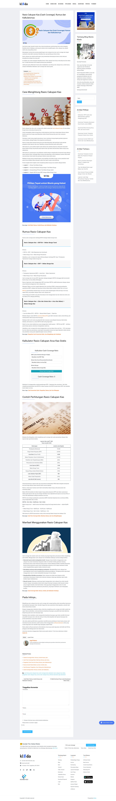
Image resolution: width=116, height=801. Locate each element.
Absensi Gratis (86, 772)
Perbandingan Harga (75, 760)
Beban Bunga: (35, 365)
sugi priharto (33, 640)
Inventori (73, 774)
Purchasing (73, 764)
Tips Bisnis (68, 4)
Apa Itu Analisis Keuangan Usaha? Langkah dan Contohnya (85, 162)
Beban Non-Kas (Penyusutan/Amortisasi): (41, 360)
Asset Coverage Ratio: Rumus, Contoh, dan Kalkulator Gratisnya (43, 590)
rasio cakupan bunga (57, 128)
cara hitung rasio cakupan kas (31, 673)
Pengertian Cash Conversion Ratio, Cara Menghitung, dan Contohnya (44, 334)
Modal (74, 4)
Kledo (95, 798)
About (24, 637)
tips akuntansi (62, 674)
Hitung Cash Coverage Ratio (46, 371)
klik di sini (55, 748)
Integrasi (73, 779)
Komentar (25, 689)
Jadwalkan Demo (62, 774)
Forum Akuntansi (87, 767)
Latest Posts (30, 637)
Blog (59, 762)
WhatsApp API (86, 769)
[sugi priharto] (26, 646)
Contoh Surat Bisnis (87, 764)
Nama (24, 708)
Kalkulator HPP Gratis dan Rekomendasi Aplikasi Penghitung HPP (85, 116)
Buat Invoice (86, 762)
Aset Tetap (73, 772)
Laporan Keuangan (75, 769)
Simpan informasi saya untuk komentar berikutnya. (36, 720)
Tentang (60, 760)
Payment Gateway (75, 786)
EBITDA (24, 290)
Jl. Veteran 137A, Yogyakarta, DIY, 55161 (30, 765)
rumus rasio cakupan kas (43, 674)
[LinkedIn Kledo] (34, 770)
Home (47, 4)
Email (24, 714)
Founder (93, 4)
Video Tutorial (61, 769)
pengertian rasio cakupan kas (29, 674)
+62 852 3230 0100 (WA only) (28, 760)
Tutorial (59, 767)
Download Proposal (62, 779)
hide (30, 71)
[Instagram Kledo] (23, 770)
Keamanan (60, 772)
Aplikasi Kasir (74, 781)
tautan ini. (24, 633)
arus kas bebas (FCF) (43, 315)
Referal (72, 777)
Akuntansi (81, 4)
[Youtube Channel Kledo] (30, 770)
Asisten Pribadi (74, 784)
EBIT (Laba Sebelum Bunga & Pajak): (40, 354)
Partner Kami (61, 777)
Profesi (87, 4)
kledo (64, 673)
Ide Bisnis (60, 4)
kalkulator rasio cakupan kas (55, 673)
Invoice (72, 762)
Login (59, 781)
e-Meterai (73, 789)
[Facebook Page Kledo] (20, 770)
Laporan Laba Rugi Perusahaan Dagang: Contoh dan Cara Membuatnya (85, 178)
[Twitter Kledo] (27, 770)
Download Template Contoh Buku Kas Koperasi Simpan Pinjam (85, 155)
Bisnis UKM (53, 4)
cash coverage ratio (43, 673)
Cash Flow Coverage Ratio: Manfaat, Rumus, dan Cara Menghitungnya (45, 516)
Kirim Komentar (27, 731)
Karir (59, 764)
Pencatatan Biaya (74, 767)
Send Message (91, 745)
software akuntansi (58, 622)
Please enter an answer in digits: (30, 722)
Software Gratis (86, 760)
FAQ (59, 784)
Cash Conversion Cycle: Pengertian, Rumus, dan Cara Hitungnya (43, 390)
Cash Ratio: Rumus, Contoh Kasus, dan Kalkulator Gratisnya (42, 225)
